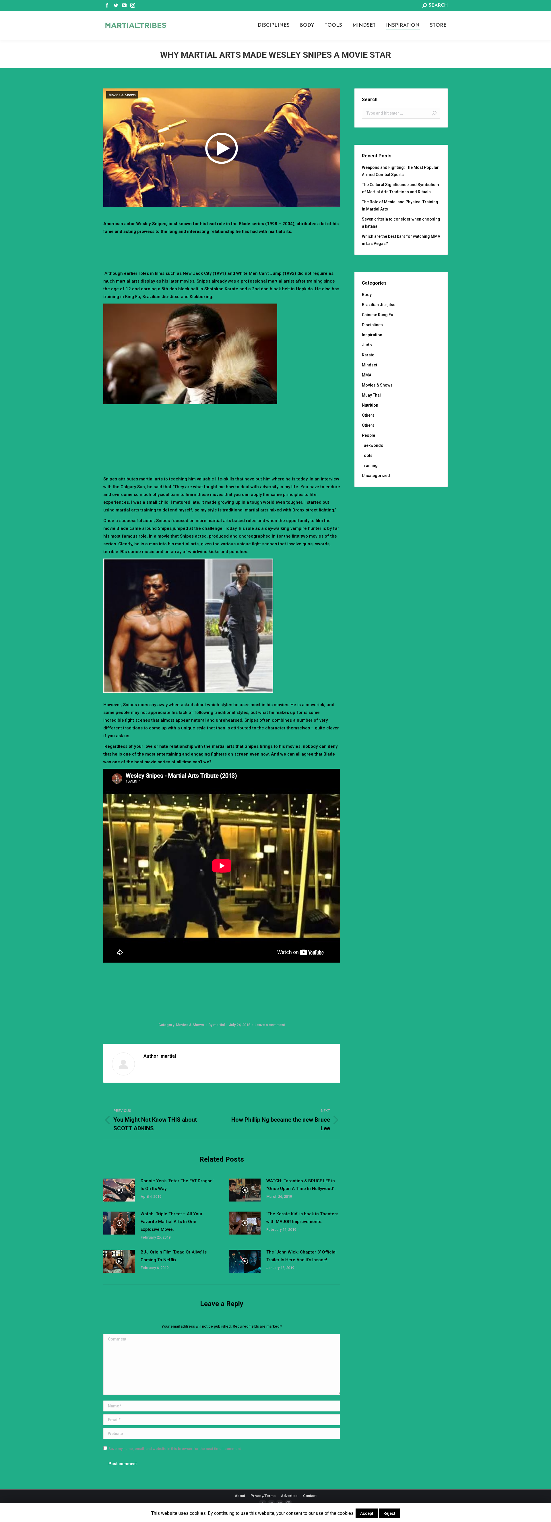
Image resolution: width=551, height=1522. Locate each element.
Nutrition (370, 405)
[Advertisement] (221, 251)
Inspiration (372, 335)
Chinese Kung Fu (377, 314)
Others (368, 415)
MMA (366, 375)
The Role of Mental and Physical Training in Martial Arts (400, 205)
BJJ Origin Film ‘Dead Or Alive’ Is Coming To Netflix (174, 1255)
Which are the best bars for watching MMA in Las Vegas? (401, 240)
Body (367, 294)
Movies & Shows (122, 95)
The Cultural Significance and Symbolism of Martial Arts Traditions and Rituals (400, 188)
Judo (367, 345)
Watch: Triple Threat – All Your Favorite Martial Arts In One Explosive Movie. (172, 1221)
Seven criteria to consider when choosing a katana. (401, 223)
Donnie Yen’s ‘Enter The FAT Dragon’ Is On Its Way (177, 1184)
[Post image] (119, 1190)
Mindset (369, 365)
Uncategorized (376, 475)
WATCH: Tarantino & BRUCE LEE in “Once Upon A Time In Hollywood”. (301, 1184)
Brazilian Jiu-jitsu (378, 304)
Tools (367, 455)
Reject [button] (389, 1513)
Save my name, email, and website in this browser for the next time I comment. (175, 1448)
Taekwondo (372, 445)
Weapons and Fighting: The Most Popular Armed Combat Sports (400, 171)
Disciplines (372, 324)
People (368, 435)
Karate (368, 355)
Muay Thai (371, 395)
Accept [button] (366, 1513)
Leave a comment (270, 1025)
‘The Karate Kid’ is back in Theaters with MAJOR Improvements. (302, 1217)
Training (370, 465)
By (216, 1025)
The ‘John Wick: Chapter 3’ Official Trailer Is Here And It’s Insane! (301, 1255)
